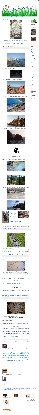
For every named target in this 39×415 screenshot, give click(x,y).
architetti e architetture (8, 353)
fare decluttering (23, 273)
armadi (10, 353)
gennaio (32, 81)
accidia (8, 352)
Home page (16, 341)
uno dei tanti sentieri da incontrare (16, 247)
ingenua (13, 356)
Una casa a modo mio (17, 326)
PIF (15, 358)
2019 (31, 63)
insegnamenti (15, 356)
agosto (32, 76)
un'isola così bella (8, 158)
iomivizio (21, 356)
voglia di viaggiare (11, 360)
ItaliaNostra (24, 356)
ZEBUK (19, 360)
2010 (31, 85)
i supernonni (7, 355)
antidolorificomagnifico (10, 16)
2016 (31, 65)
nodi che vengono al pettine (22, 357)
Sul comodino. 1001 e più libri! (22, 16)
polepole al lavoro (25, 358)
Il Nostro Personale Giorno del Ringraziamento (19, 355)
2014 (31, 82)
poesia (22, 358)
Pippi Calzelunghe (17, 358)
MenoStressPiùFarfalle (11, 357)
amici (18, 352)
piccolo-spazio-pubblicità (13, 358)
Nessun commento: (9, 228)
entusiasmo (14, 354)
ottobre (32, 68)
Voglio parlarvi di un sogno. (6, 301)
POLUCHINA (28, 358)
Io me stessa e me (19, 356)
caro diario (28, 353)
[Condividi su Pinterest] (15, 228)
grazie (24, 354)
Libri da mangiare (27, 16)
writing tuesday (17, 360)
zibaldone (22, 360)
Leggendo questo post (4, 273)
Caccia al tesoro (25, 353)
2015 (31, 66)
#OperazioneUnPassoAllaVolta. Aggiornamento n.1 (9, 232)
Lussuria (7, 357)
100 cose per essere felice (5, 16)
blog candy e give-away (18, 353)
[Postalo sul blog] (13, 228)
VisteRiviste (3, 360)
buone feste (22, 353)
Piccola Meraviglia (7, 358)
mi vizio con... (14, 357)
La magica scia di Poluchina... (15, 16)
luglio (32, 77)
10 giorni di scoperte (5, 51)
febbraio (32, 80)
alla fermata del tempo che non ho (14, 352)
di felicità (5, 354)
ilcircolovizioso (10, 356)
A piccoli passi (6, 352)
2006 (31, 88)
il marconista (14, 355)
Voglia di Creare (7, 360)
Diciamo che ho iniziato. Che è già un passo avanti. (7, 248)
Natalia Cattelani (17, 357)
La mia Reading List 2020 (32, 16)
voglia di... (14, 360)
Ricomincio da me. (5, 259)
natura (19, 357)
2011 (31, 84)
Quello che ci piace (11, 43)
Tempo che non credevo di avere (13, 217)
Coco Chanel (21, 254)
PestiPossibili (3, 358)
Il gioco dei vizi (11, 355)
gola (22, 354)
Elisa (2, 43)
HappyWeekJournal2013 (4, 355)
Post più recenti (4, 341)
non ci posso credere (27, 357)
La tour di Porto (16, 127)
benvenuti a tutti (14, 353)
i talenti (9, 355)
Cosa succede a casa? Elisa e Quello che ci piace (9, 19)
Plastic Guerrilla (20, 358)
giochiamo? (20, 354)
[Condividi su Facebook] (14, 228)
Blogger (22, 413)
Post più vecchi (28, 341)
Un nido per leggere (22, 43)
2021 (31, 61)
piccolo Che (10, 358)
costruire (3, 354)
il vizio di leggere (25, 355)
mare (8, 357)
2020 (31, 62)
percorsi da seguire (13, 213)
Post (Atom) (5, 342)
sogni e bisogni (26, 359)
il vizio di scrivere (7, 356)
